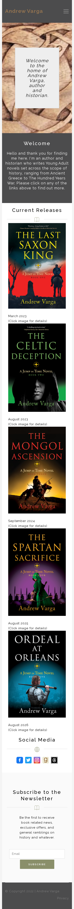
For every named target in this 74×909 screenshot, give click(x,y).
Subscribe (37, 864)
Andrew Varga (24, 11)
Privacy (63, 898)
